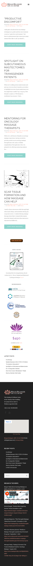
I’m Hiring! (9, 359)
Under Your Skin (11, 205)
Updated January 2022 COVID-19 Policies (17, 362)
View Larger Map (16, 434)
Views (19, 26)
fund (20, 342)
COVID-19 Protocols (11, 467)
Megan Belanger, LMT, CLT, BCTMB (19, 24)
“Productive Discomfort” (12, 364)
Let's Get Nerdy (11, 26)
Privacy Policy (19, 440)
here (22, 277)
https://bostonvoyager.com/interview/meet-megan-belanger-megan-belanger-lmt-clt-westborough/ (16, 513)
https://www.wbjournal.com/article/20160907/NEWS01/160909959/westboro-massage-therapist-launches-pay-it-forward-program (16, 538)
